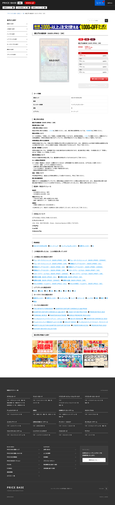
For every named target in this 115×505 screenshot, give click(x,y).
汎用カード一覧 (51, 414)
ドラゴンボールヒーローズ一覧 (95, 400)
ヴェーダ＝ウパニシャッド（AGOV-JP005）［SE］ (50, 260)
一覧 (23, 13)
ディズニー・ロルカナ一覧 (68, 425)
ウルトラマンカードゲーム (14, 431)
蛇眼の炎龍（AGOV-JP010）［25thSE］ (47, 280)
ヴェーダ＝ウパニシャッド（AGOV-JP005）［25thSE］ (88, 260)
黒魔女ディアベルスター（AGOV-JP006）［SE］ (50, 267)
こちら (51, 130)
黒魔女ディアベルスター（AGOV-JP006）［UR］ (50, 270)
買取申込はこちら (94, 460)
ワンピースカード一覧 (41, 400)
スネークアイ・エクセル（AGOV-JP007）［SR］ (87, 274)
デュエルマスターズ (12, 410)
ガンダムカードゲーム (91, 422)
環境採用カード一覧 (11, 405)
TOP (8, 400)
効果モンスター (85, 246)
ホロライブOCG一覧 (93, 414)
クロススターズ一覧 (67, 435)
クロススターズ (63, 431)
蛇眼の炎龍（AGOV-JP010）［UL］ (45, 277)
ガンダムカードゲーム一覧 (94, 425)
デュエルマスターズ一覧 (16, 414)
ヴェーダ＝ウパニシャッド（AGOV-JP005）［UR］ (51, 264)
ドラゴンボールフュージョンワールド (69, 396)
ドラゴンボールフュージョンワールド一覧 (69, 402)
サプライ (87, 431)
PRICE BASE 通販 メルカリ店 (14, 453)
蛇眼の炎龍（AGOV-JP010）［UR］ (74, 280)
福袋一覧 (23, 400)
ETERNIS (9, 468)
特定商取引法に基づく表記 (50, 464)
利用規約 (89, 130)
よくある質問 (47, 453)
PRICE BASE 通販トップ (13, 449)
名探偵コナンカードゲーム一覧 (69, 414)
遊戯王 (19, 13)
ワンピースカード (38, 396)
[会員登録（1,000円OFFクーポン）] (70, 27)
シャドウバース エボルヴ (40, 431)
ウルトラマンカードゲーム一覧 (18, 435)
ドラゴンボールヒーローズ (92, 396)
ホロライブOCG (89, 410)
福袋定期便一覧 (10, 402)
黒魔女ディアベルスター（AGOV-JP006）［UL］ (86, 264)
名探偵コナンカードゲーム (66, 410)
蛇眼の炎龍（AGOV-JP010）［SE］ (71, 277)
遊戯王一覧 (39, 414)
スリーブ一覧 (91, 435)
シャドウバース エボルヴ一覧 (43, 435)
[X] (106, 488)
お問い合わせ (47, 449)
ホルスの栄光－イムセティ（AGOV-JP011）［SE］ (86, 284)
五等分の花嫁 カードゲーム (40, 422)
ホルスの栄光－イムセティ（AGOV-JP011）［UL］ (50, 284)
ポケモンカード (11, 396)
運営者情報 (10, 472)
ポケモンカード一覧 (15, 400)
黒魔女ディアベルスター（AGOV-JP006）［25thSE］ (85, 267)
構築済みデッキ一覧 (20, 402)
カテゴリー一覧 (11, 476)
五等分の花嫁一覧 (40, 425)
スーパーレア (54, 246)
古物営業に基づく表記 (49, 468)
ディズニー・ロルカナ (65, 422)
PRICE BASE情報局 (12, 457)
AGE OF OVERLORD (40, 246)
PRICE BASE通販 (11, 13)
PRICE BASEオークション (13, 461)
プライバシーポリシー (49, 461)
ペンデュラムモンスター (69, 246)
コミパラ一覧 (36, 402)
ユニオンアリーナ (12, 422)
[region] (59, 7)
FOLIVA (9, 464)
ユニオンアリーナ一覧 (16, 425)
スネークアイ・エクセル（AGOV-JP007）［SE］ (84, 270)
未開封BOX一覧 (21, 405)
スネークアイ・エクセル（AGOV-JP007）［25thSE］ (51, 274)
